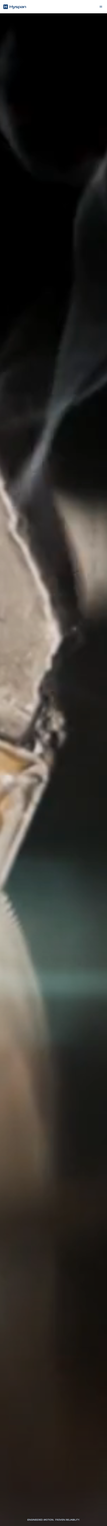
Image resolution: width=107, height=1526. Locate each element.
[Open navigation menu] (101, 6)
